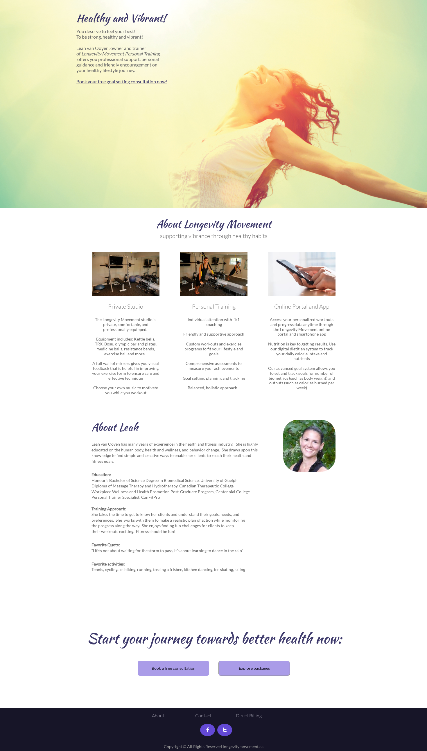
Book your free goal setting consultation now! (121, 81)
